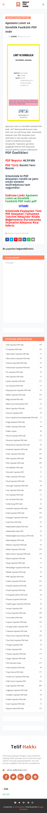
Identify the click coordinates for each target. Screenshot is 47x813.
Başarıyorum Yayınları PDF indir (24, 390)
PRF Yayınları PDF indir (24, 576)
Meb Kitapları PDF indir (24, 540)
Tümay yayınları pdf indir (24, 654)
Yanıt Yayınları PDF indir (24, 667)
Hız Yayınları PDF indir (24, 495)
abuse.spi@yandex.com (17, 770)
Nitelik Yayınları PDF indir (24, 572)
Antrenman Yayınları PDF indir (24, 367)
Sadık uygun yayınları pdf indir (24, 604)
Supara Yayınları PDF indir (24, 622)
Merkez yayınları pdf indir (24, 545)
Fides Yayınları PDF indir (24, 476)
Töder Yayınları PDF (24, 649)
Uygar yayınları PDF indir (24, 658)
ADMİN (14, 36)
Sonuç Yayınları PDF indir (24, 613)
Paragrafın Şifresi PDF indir (24, 595)
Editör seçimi (24, 431)
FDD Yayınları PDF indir (24, 458)
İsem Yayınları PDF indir (24, 704)
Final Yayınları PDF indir (24, 481)
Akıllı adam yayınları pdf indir (24, 354)
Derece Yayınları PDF (24, 413)
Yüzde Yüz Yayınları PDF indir (24, 676)
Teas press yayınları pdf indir (24, 636)
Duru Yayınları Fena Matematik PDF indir (24, 417)
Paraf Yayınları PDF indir (24, 590)
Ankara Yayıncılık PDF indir (24, 363)
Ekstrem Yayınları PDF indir (24, 440)
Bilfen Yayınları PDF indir (24, 395)
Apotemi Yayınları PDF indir (18, 233)
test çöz (6, 794)
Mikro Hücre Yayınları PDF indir (24, 554)
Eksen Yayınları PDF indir (24, 436)
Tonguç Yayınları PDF (24, 645)
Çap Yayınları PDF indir (24, 686)
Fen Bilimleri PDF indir (24, 467)
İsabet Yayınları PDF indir (24, 699)
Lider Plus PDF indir (24, 522)
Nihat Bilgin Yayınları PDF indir (24, 567)
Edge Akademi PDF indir (24, 422)
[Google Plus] (20, 777)
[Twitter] (13, 777)
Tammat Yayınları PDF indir (24, 631)
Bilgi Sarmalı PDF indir (24, 399)
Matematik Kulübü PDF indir (24, 526)
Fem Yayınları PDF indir (24, 463)
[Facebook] (6, 777)
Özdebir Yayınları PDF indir (24, 695)
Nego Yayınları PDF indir (24, 563)
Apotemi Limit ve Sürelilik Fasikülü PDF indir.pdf (21, 198)
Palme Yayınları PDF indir (24, 581)
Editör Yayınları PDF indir (24, 426)
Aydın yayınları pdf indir (24, 381)
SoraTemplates (18, 807)
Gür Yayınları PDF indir (24, 490)
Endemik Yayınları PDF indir (24, 449)
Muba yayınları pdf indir (24, 558)
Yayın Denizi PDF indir (24, 672)
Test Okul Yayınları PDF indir (24, 640)
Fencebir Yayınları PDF (24, 472)
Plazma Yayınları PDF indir (24, 599)
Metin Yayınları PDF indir (24, 549)
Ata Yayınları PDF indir (24, 376)
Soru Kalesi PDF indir (24, 617)
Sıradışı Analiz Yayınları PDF (24, 626)
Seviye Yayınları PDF (24, 608)
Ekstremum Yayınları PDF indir (24, 445)
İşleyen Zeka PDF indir (24, 708)
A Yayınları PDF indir (24, 349)
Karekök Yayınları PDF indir (24, 508)
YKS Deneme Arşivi (24, 663)
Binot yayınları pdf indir (24, 408)
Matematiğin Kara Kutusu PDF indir (24, 536)
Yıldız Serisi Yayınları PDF (24, 681)
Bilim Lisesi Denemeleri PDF (24, 404)
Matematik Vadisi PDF (24, 531)
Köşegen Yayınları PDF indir (24, 517)
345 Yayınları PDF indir (24, 345)
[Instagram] (28, 777)
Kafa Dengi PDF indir (24, 504)
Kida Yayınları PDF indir (24, 513)
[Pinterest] (35, 777)
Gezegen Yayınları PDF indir (24, 486)
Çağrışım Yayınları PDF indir (24, 690)
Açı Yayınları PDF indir (24, 386)
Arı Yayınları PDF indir (24, 372)
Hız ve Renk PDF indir (24, 499)
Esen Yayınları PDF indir (24, 454)
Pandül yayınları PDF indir (24, 586)
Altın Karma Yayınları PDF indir (24, 358)
